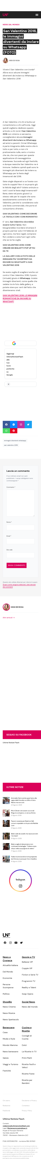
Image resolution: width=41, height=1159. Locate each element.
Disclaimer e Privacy (29, 1101)
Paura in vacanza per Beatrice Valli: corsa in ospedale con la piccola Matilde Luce (24, 823)
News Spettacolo (11, 1019)
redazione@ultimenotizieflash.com (16, 1126)
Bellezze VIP (27, 962)
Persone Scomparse (8, 986)
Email (8, 536)
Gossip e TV (28, 957)
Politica (6, 994)
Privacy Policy (27, 1111)
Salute (6, 1058)
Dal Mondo (8, 971)
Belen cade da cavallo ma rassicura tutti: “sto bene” (24, 835)
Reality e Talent (29, 987)
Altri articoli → (9, 617)
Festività (7, 1070)
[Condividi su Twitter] (28, 424)
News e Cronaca (7, 959)
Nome (9, 522)
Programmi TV (28, 981)
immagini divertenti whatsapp (15, 441)
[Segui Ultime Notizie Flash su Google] (20, 343)
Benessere (8, 1027)
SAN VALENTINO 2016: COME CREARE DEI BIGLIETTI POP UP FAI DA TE (19, 248)
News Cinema (9, 1006)
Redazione (6, 1106)
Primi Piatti (27, 1058)
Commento (10, 487)
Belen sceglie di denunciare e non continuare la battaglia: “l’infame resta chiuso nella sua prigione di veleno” (23, 846)
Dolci (24, 1045)
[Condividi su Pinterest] (13, 431)
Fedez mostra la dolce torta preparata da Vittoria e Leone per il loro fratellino (24, 858)
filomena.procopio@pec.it (17, 1128)
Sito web (9, 550)
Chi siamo (6, 1101)
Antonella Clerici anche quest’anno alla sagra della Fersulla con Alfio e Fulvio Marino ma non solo (24, 800)
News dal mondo (11, 24)
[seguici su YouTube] (16, 942)
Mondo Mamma (10, 1045)
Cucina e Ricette (27, 1029)
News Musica (9, 1013)
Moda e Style (9, 1038)
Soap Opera (27, 994)
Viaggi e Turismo (10, 1064)
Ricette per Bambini (27, 1082)
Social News (28, 1001)
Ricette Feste (28, 1073)
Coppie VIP (27, 968)
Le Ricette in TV (29, 1051)
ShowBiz (7, 1001)
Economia (7, 978)
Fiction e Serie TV (30, 974)
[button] (37, 15)
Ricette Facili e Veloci (29, 1066)
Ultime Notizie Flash (11, 742)
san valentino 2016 (11, 445)
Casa (5, 1032)
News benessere (10, 1051)
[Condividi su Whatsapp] (6, 431)
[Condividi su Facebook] (6, 424)
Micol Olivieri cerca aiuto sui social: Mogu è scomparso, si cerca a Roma (23, 812)
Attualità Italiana (10, 965)
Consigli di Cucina (27, 1037)
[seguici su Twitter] (21, 942)
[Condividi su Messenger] (13, 424)
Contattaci (26, 1106)
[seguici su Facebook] (5, 942)
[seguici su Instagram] (10, 942)
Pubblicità (6, 1111)
